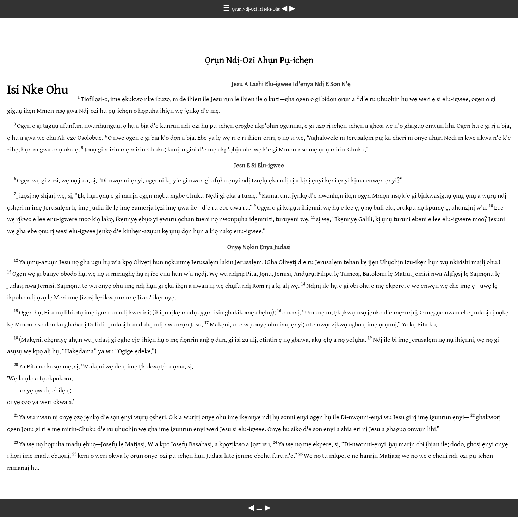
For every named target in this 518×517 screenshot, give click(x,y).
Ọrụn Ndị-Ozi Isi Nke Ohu (257, 9)
